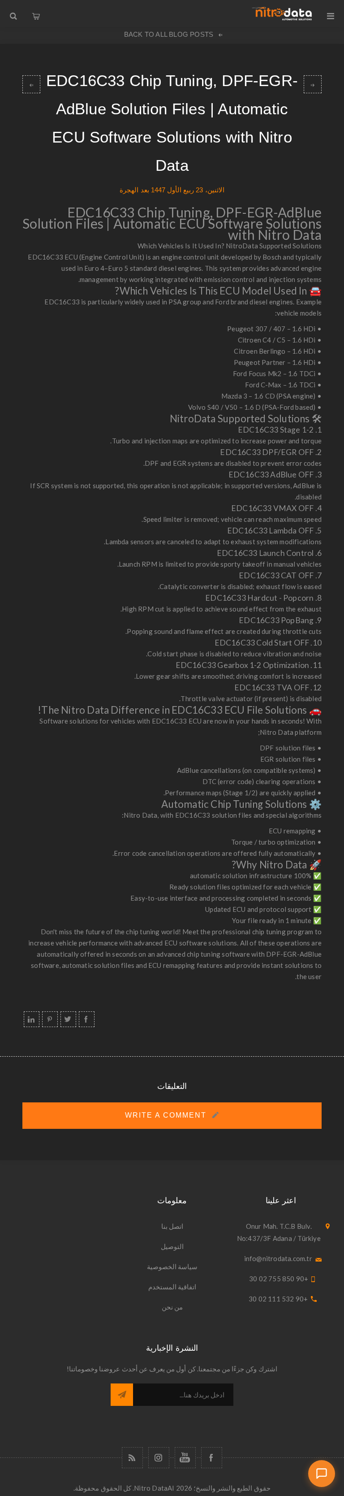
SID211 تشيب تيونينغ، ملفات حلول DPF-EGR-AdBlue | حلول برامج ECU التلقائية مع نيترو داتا (313, 84)
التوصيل (172, 1246)
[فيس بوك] (211, 1457)
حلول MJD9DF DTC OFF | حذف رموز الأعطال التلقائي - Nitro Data (31, 84)
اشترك (122, 1394)
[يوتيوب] (185, 1457)
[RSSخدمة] (132, 1457)
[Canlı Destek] (321, 1473)
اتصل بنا (172, 1226)
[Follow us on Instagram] (158, 1457)
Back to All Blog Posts (168, 34)
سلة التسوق (36, 13)
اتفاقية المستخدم (172, 1287)
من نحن (172, 1307)
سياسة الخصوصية (172, 1266)
